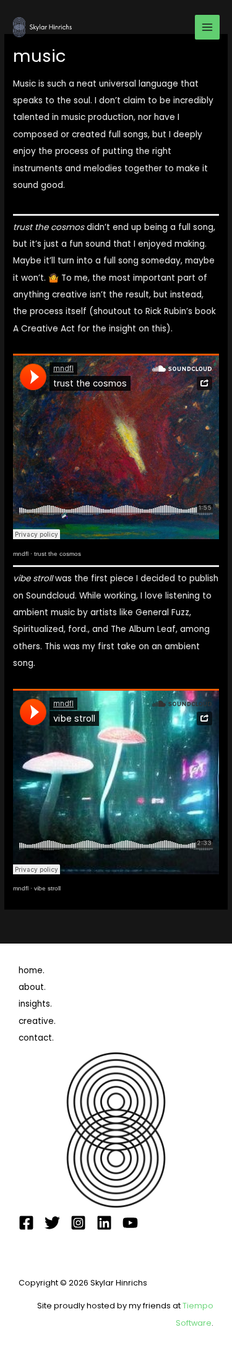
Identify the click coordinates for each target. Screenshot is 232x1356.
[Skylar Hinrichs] (43, 27)
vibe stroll (47, 888)
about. (32, 987)
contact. (36, 1038)
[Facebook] (26, 1222)
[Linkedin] (104, 1222)
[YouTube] (130, 1222)
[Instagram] (78, 1222)
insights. (35, 1004)
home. (32, 970)
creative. (37, 1021)
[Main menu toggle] (207, 27)
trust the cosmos (57, 553)
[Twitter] (52, 1222)
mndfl (20, 553)
